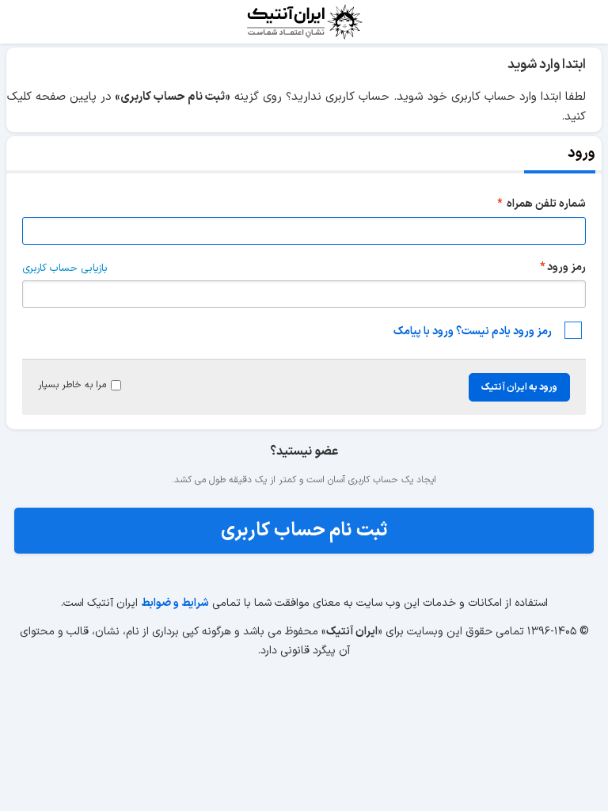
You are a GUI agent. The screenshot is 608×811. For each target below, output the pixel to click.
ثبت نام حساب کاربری (304, 530)
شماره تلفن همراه (545, 204)
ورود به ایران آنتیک (519, 387)
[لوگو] (304, 22)
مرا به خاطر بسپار (72, 385)
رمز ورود (566, 267)
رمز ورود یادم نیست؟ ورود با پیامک (472, 331)
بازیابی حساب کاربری (65, 268)
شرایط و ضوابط (175, 603)
